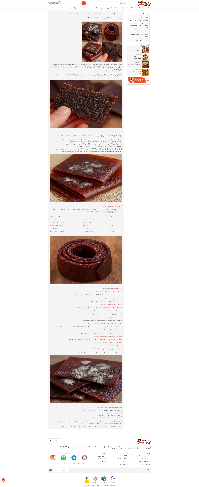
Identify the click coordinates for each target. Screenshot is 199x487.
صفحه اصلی (118, 13)
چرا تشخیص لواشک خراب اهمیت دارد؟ (139, 20)
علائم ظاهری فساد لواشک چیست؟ (140, 23)
